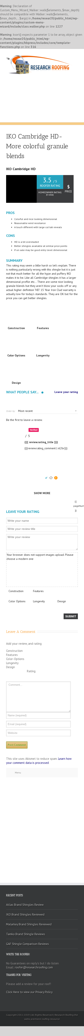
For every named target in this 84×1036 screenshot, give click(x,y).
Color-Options (15, 659)
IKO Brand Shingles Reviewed (25, 914)
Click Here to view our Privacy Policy (29, 992)
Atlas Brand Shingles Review (25, 905)
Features (38, 591)
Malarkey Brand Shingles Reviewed (29, 924)
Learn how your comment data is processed (39, 761)
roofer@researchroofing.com (34, 967)
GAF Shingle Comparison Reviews (27, 944)
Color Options (17, 601)
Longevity (39, 601)
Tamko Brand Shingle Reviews (25, 934)
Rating (31, 671)
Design (61, 601)
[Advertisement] (42, 88)
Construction (16, 591)
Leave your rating (66, 392)
